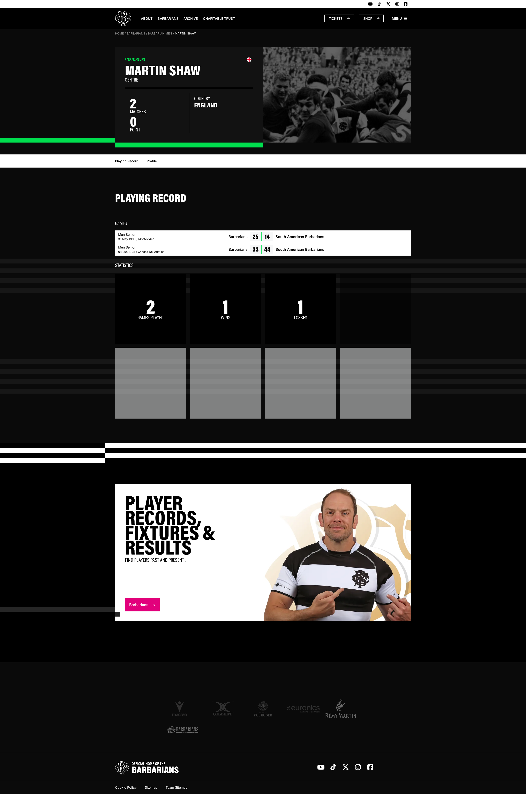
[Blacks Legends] (182, 730)
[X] (388, 4)
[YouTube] (370, 4)
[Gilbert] (223, 709)
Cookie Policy (126, 787)
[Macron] (182, 708)
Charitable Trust (219, 18)
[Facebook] (406, 4)
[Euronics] (303, 709)
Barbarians (168, 18)
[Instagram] (397, 4)
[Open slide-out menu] (400, 18)
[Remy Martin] (343, 708)
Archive (190, 18)
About (146, 18)
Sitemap (151, 787)
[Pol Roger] (263, 709)
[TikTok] (379, 4)
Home (119, 33)
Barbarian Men (160, 33)
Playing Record (126, 161)
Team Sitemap (177, 787)
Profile (152, 161)
